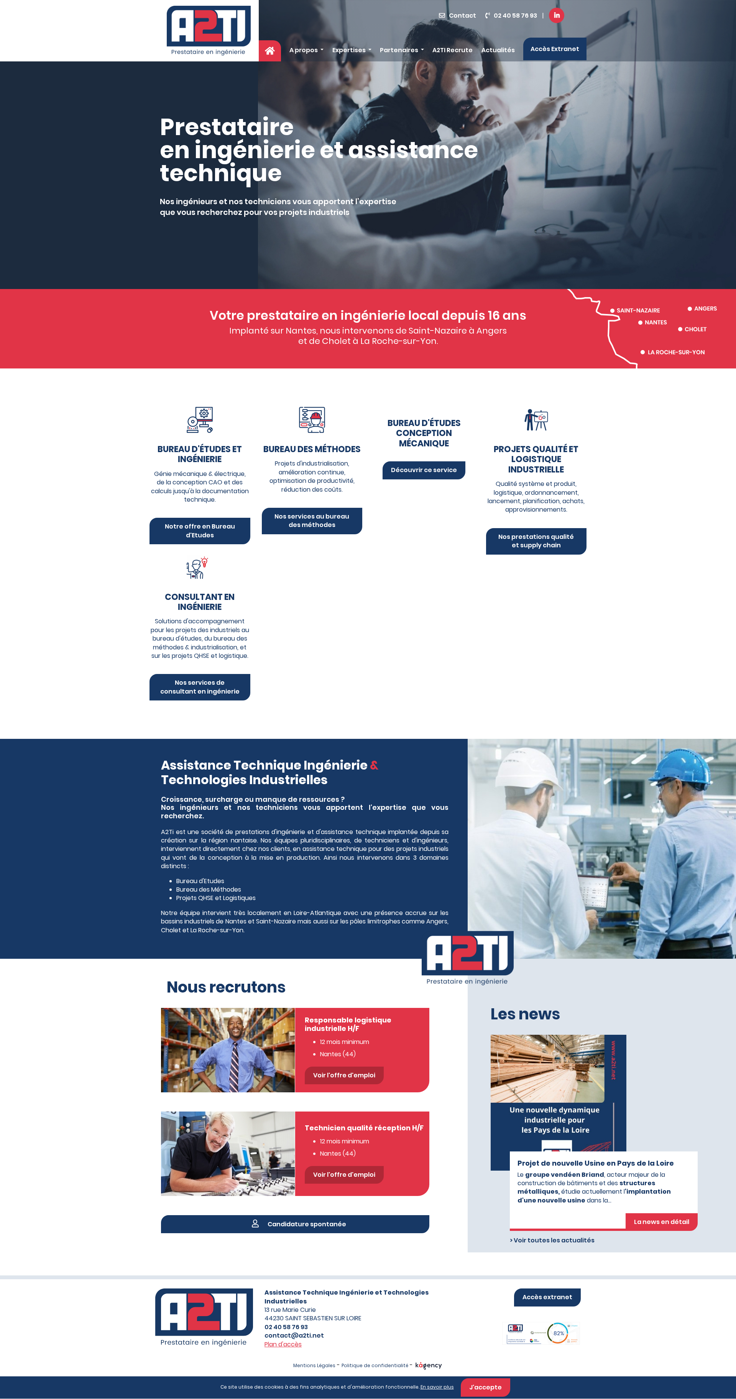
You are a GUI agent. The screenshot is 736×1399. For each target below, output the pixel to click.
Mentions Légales (314, 1365)
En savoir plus (437, 1387)
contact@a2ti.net (294, 1335)
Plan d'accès (283, 1344)
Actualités (498, 50)
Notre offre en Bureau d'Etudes (200, 530)
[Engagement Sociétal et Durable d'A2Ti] (532, 1325)
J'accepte (485, 1387)
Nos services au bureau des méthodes (311, 520)
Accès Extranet (555, 49)
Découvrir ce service (424, 470)
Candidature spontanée (306, 1224)
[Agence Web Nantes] (428, 1365)
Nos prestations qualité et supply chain (536, 541)
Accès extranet (547, 1297)
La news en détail (661, 1221)
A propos (304, 50)
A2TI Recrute (452, 50)
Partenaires (399, 50)
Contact (462, 15)
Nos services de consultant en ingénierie (200, 686)
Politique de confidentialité (375, 1365)
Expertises (349, 50)
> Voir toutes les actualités (552, 1240)
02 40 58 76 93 (515, 15)
